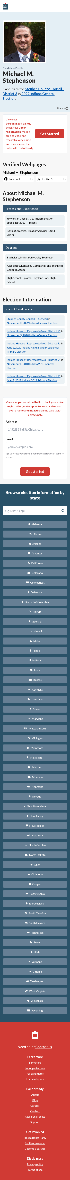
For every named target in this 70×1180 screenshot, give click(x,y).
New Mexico (35, 825)
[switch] (63, 108)
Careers (35, 1105)
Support (35, 1122)
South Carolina (35, 913)
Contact (35, 1111)
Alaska (35, 533)
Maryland (35, 718)
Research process (35, 1116)
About (35, 1094)
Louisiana (35, 699)
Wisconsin (35, 1000)
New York (35, 835)
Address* (12, 422)
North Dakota (35, 854)
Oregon (35, 884)
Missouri (35, 767)
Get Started (49, 134)
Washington (35, 981)
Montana (35, 777)
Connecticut (35, 582)
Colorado (35, 572)
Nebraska (35, 786)
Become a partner (35, 1148)
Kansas (35, 679)
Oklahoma (35, 874)
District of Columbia (35, 602)
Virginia (35, 971)
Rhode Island (35, 903)
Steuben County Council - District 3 (27, 318)
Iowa (35, 670)
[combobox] (35, 429)
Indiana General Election (32, 322)
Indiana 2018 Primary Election (32, 380)
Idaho (35, 640)
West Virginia (35, 991)
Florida (35, 611)
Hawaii (35, 631)
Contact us (43, 1047)
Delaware (35, 592)
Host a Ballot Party (35, 1137)
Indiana (35, 660)
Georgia (35, 621)
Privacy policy (35, 1164)
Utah (35, 952)
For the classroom (35, 1143)
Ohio (35, 864)
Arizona (35, 543)
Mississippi (35, 757)
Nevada (35, 796)
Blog (35, 1100)
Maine (35, 709)
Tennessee (35, 932)
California (35, 563)
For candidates (35, 1073)
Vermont (35, 961)
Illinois (35, 650)
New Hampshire (35, 806)
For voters (35, 1062)
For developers (35, 1079)
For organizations (35, 1068)
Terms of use (35, 1169)
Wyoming (35, 1010)
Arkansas (35, 553)
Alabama (35, 524)
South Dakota (35, 922)
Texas (35, 942)
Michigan (35, 738)
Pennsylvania (35, 893)
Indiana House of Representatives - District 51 (33, 331)
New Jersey (35, 815)
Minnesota (35, 747)
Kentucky (35, 689)
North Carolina (35, 845)
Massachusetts (35, 728)
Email (9, 439)
